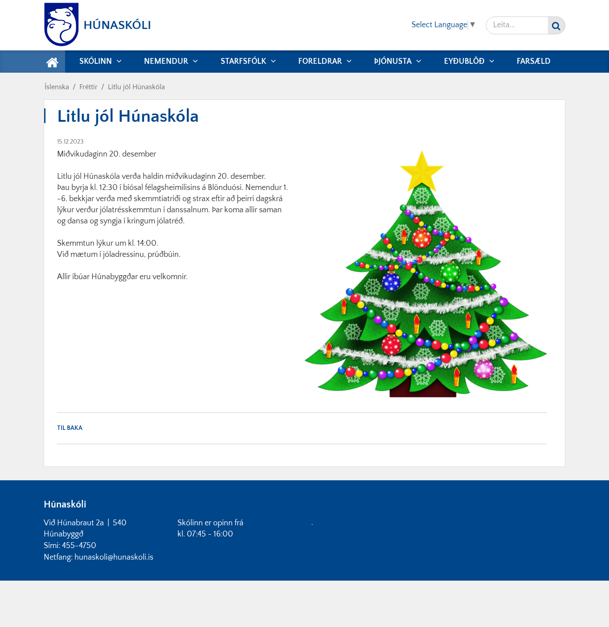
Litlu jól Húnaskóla (136, 87)
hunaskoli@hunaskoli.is (113, 557)
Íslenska (57, 87)
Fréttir (88, 87)
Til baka (69, 428)
